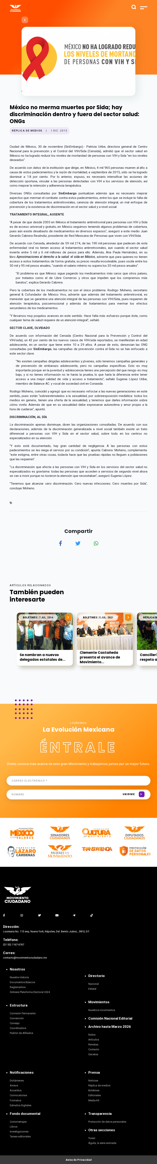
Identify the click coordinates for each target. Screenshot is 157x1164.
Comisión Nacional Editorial (110, 1018)
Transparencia (100, 1114)
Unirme (129, 794)
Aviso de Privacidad (79, 1159)
